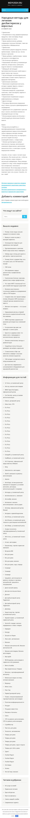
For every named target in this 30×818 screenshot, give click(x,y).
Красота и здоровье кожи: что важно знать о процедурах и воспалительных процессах (13, 335)
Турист (7, 751)
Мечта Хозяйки (9, 665)
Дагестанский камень (11, 588)
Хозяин (7, 768)
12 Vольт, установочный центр (14, 383)
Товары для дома (10, 734)
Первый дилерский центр (12, 693)
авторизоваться (7, 202)
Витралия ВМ (9, 551)
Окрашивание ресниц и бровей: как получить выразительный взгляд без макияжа (14, 314)
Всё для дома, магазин (12, 561)
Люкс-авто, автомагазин (12, 639)
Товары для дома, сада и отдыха (15, 745)
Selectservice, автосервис (12, 470)
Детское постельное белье (13, 591)
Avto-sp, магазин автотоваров (14, 386)
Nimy (6, 467)
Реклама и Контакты (11, 712)
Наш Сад (7, 690)
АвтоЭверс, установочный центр (15, 525)
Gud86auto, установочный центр (14, 458)
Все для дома (9, 558)
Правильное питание (11, 789)
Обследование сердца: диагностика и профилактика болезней (12, 272)
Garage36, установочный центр (14, 454)
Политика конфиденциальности (14, 702)
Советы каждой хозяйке (12, 799)
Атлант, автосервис (11, 542)
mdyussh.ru (15, 2)
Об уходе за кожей (10, 785)
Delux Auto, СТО (9, 404)
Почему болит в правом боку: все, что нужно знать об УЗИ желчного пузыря (14, 261)
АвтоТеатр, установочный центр (14, 517)
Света (6, 715)
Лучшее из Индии (10, 635)
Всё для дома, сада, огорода (13, 564)
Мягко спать (8, 686)
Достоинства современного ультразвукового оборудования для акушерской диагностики (13, 367)
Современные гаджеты (11, 802)
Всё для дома (9, 554)
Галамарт (8, 568)
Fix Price (7, 407)
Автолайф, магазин (11, 499)
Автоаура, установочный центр (14, 492)
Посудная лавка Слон (11, 709)
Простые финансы (10, 796)
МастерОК (8, 656)
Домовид (7, 609)
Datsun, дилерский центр (12, 401)
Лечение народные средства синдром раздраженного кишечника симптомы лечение (14, 185)
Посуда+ (7, 705)
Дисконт (7, 594)
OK (17, 816)
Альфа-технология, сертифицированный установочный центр (14, 531)
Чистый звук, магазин (11, 771)
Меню (4, 10)
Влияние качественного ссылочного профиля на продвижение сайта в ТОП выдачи (14, 291)
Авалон (7, 479)
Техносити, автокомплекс (12, 731)
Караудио (8, 629)
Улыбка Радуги (9, 755)
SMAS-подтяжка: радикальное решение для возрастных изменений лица (14, 322)
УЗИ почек (8, 267)
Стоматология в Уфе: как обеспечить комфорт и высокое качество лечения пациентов (12, 354)
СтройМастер (9, 724)
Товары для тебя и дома (12, 748)
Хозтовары (8, 765)
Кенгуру (7, 632)
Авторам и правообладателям (14, 513)
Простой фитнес (10, 792)
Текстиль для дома (10, 728)
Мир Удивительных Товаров (13, 669)
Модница (7, 683)
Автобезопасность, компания (13, 495)
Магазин (7, 642)
